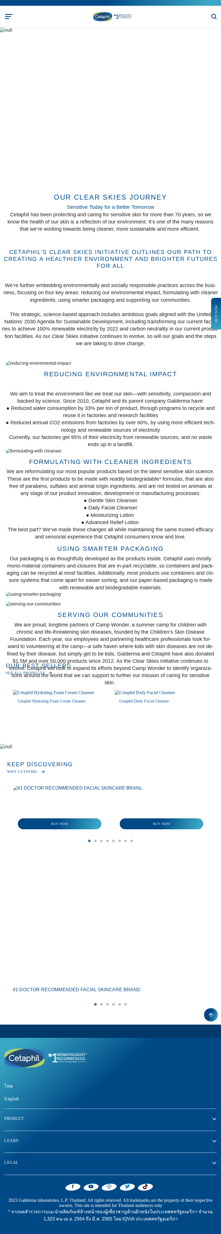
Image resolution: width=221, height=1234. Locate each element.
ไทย (8, 1086)
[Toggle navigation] (9, 16)
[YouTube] (91, 1186)
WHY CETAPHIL (22, 771)
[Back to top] (211, 1015)
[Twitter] (127, 1186)
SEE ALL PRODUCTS (25, 673)
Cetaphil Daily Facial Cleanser (144, 701)
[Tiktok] (145, 1186)
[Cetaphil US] (44, 1057)
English (11, 1098)
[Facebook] (73, 1186)
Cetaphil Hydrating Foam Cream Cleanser (52, 701)
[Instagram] (109, 1186)
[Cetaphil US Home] (112, 16)
